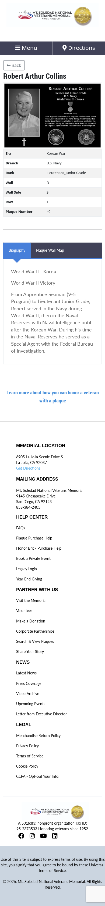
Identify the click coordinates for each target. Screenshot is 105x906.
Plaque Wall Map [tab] (50, 250)
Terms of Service (29, 756)
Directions (81, 47)
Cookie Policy (27, 766)
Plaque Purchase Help (34, 538)
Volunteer (24, 610)
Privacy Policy (27, 745)
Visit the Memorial (31, 600)
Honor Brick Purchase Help (38, 548)
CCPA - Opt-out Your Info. (37, 776)
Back (15, 65)
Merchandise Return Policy (38, 735)
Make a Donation (30, 621)
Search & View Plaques (35, 641)
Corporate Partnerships (35, 631)
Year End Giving (29, 579)
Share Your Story (30, 651)
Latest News (26, 673)
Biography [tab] (17, 250)
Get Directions (28, 468)
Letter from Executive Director (41, 714)
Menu (28, 47)
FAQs (20, 528)
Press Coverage (28, 683)
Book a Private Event (33, 558)
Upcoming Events (30, 703)
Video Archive (27, 693)
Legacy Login (26, 569)
